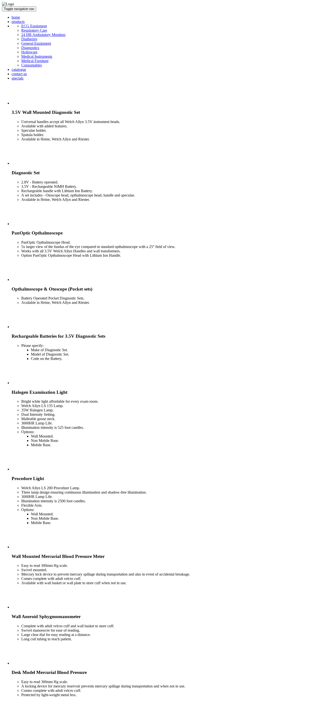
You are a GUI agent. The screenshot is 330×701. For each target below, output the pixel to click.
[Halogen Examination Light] (21, 383)
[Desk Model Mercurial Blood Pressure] (21, 663)
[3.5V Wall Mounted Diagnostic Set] (21, 103)
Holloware (29, 52)
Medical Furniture (35, 61)
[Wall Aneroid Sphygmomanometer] (21, 607)
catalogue (19, 69)
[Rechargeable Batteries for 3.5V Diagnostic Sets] (21, 327)
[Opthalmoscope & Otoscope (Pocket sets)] (21, 279)
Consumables (31, 65)
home (16, 17)
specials (17, 78)
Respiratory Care (34, 30)
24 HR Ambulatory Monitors (43, 35)
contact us (19, 74)
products (18, 22)
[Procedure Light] (21, 469)
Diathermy (29, 39)
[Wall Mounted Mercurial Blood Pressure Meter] (21, 547)
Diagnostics (30, 48)
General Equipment (36, 43)
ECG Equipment (34, 26)
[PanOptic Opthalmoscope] (21, 224)
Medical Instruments (36, 56)
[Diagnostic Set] (21, 163)
